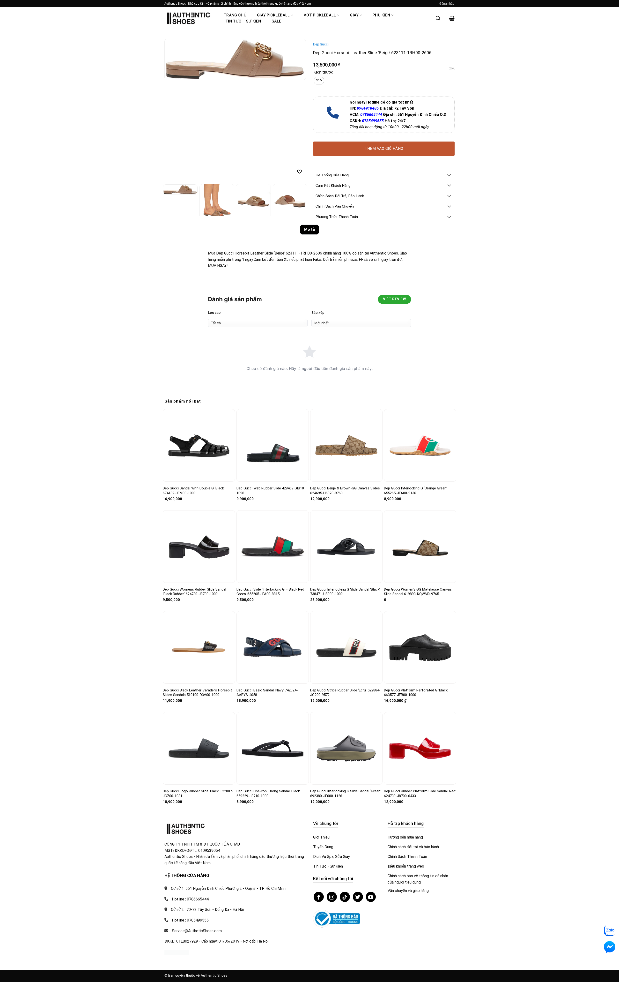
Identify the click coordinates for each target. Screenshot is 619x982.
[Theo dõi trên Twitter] (358, 897)
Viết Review (394, 299)
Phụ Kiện (381, 15)
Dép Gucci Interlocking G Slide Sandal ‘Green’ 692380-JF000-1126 (345, 793)
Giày (354, 15)
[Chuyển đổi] (449, 175)
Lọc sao (214, 312)
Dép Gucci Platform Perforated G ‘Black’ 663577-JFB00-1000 (416, 692)
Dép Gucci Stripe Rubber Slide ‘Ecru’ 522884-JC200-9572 (345, 692)
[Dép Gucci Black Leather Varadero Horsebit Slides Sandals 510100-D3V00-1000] (199, 647)
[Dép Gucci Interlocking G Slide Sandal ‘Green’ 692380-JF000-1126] (346, 748)
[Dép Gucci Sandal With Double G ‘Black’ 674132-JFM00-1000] (199, 445)
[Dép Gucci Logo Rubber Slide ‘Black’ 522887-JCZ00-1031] (199, 748)
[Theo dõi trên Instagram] (332, 897)
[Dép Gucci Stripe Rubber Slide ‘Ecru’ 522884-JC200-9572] (346, 647)
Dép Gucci (321, 44)
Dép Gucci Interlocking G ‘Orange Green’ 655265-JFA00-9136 (415, 490)
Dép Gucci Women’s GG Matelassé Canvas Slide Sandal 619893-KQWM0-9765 (418, 591)
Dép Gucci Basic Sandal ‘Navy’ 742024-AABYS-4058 (267, 692)
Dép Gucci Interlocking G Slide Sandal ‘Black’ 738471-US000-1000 (345, 591)
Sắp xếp (317, 312)
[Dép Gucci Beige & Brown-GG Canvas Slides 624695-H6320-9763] (346, 445)
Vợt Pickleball (320, 15)
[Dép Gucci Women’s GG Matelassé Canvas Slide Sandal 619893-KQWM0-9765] (420, 546)
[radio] (319, 80)
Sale (276, 21)
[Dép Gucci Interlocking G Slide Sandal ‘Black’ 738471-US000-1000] (346, 546)
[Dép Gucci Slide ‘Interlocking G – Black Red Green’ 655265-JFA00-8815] (273, 546)
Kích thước (323, 72)
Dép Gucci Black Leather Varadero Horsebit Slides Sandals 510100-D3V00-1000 (197, 692)
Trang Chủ (235, 15)
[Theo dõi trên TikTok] (345, 897)
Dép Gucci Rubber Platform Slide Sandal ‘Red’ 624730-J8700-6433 (420, 793)
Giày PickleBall (273, 15)
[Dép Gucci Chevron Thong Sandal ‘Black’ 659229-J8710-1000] (273, 748)
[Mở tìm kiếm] (437, 18)
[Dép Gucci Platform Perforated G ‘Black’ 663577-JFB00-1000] (420, 647)
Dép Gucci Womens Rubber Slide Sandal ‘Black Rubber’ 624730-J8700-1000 (194, 591)
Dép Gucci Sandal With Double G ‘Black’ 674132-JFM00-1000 (194, 490)
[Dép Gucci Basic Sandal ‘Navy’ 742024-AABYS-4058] (273, 647)
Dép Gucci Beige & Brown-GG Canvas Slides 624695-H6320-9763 (345, 490)
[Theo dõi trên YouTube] (371, 897)
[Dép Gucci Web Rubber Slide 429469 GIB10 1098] (273, 445)
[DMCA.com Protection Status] (176, 952)
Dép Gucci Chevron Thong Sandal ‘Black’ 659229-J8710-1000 (268, 793)
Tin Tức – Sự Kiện (243, 21)
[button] (447, 3)
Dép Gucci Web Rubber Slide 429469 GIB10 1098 (270, 490)
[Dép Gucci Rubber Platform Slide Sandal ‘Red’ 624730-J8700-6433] (420, 748)
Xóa (452, 68)
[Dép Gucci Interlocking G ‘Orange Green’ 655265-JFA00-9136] (420, 445)
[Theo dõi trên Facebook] (319, 897)
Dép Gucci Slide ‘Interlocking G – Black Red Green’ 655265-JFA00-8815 (270, 591)
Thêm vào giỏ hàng (384, 148)
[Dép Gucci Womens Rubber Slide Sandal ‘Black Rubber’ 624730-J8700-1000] (199, 546)
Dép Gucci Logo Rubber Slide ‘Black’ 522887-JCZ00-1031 (198, 793)
